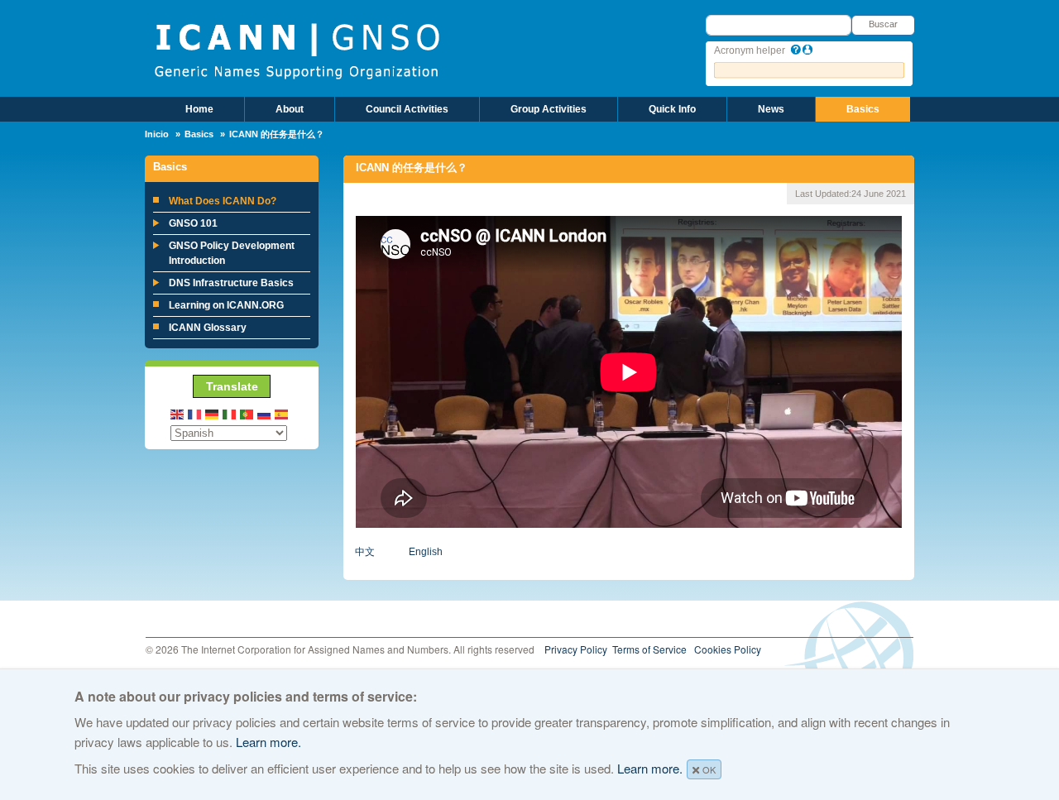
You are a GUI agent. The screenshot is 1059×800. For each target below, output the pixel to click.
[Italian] (230, 413)
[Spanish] (282, 413)
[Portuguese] (247, 413)
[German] (212, 413)
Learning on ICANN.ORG (226, 305)
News (771, 109)
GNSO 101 (193, 223)
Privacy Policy (575, 649)
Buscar (883, 24)
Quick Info (672, 109)
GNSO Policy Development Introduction (232, 253)
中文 (365, 552)
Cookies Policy (727, 649)
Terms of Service (649, 649)
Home (199, 109)
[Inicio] (296, 49)
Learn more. (268, 741)
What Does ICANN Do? (222, 201)
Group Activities (548, 109)
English (426, 552)
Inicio (157, 134)
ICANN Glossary (208, 327)
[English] (177, 413)
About (290, 109)
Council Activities (407, 109)
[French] (195, 413)
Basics (862, 109)
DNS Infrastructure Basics (231, 283)
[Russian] (264, 413)
